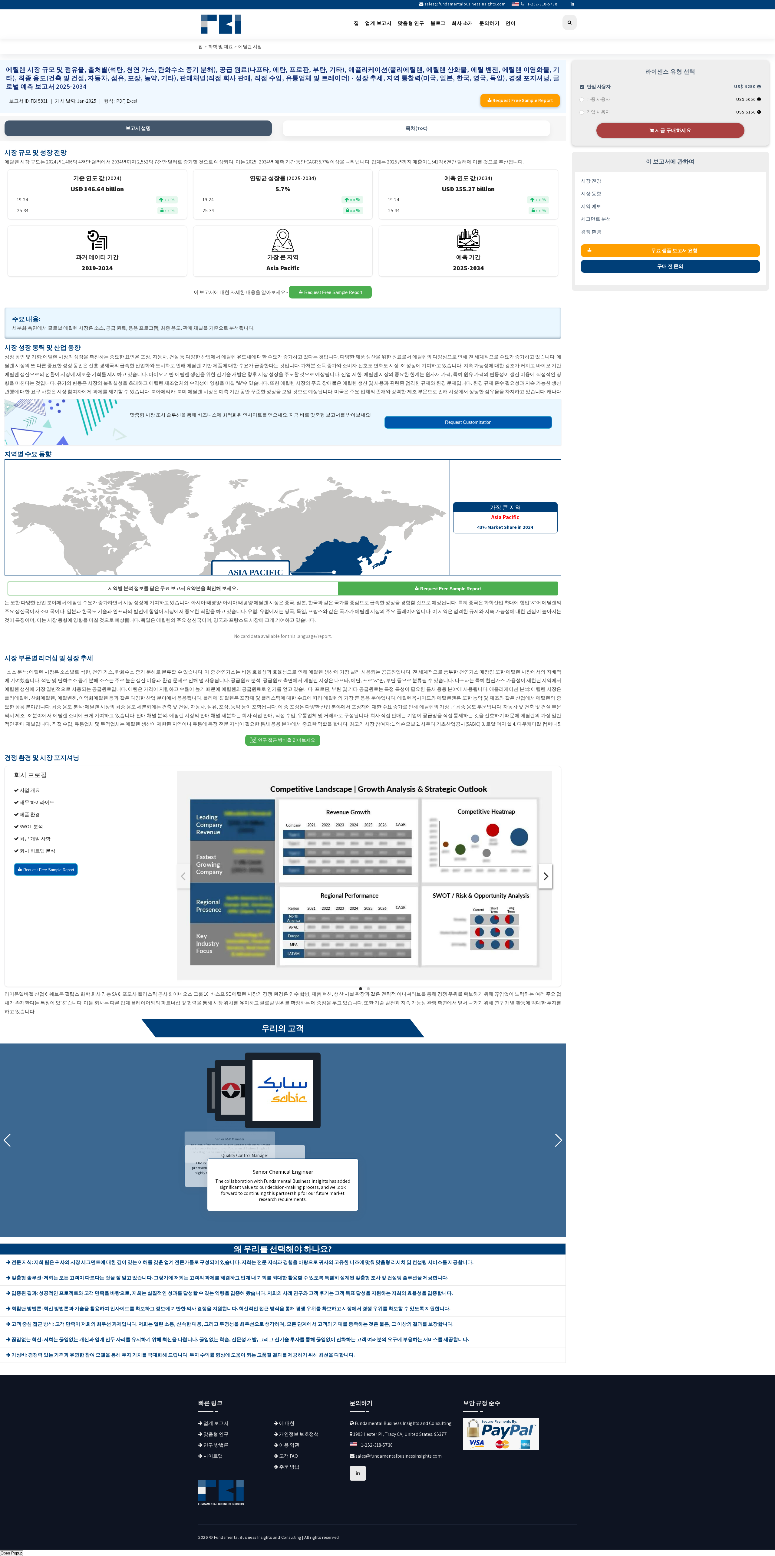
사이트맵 (213, 1456)
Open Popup (11, 1553)
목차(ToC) (416, 128)
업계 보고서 (378, 23)
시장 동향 (591, 193)
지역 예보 (591, 206)
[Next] (545, 876)
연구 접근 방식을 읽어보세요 (286, 740)
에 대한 (286, 1423)
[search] (569, 22)
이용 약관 (288, 1445)
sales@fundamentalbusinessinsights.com (465, 4)
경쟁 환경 (591, 232)
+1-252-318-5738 (541, 4)
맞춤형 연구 (411, 23)
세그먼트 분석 (596, 219)
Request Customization (468, 422)
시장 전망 (591, 181)
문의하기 (489, 23)
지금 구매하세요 (672, 130)
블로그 (438, 23)
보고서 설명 (138, 128)
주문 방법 (288, 1467)
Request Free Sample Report (332, 292)
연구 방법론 (216, 1445)
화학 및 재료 (220, 46)
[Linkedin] (572, 4)
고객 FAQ (288, 1456)
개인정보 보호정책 (298, 1434)
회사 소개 (462, 23)
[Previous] (183, 876)
